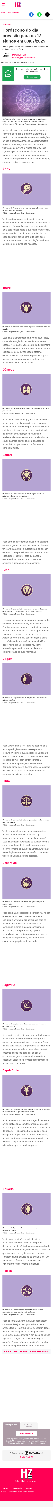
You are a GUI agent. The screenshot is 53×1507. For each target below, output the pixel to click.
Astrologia (15, 12)
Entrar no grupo (32, 77)
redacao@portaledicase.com (23, 57)
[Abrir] (3, 4)
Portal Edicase (19, 55)
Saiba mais (25, 1457)
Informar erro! (26, 1433)
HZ (9, 12)
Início (3, 12)
